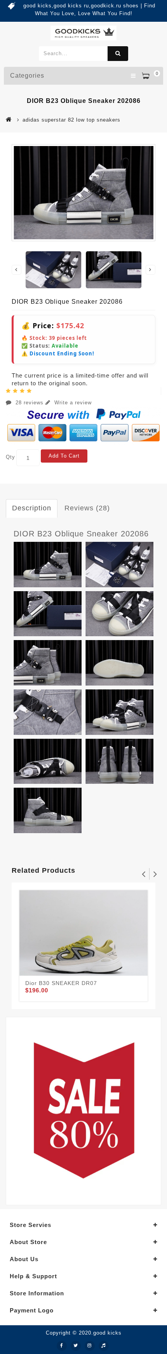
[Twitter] (76, 1346)
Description (31, 508)
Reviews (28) (87, 508)
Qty (10, 457)
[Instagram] (90, 1346)
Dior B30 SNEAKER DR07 (61, 983)
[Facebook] (62, 1346)
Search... (118, 53)
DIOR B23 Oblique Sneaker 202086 (81, 533)
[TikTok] (104, 1346)
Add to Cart (64, 456)
